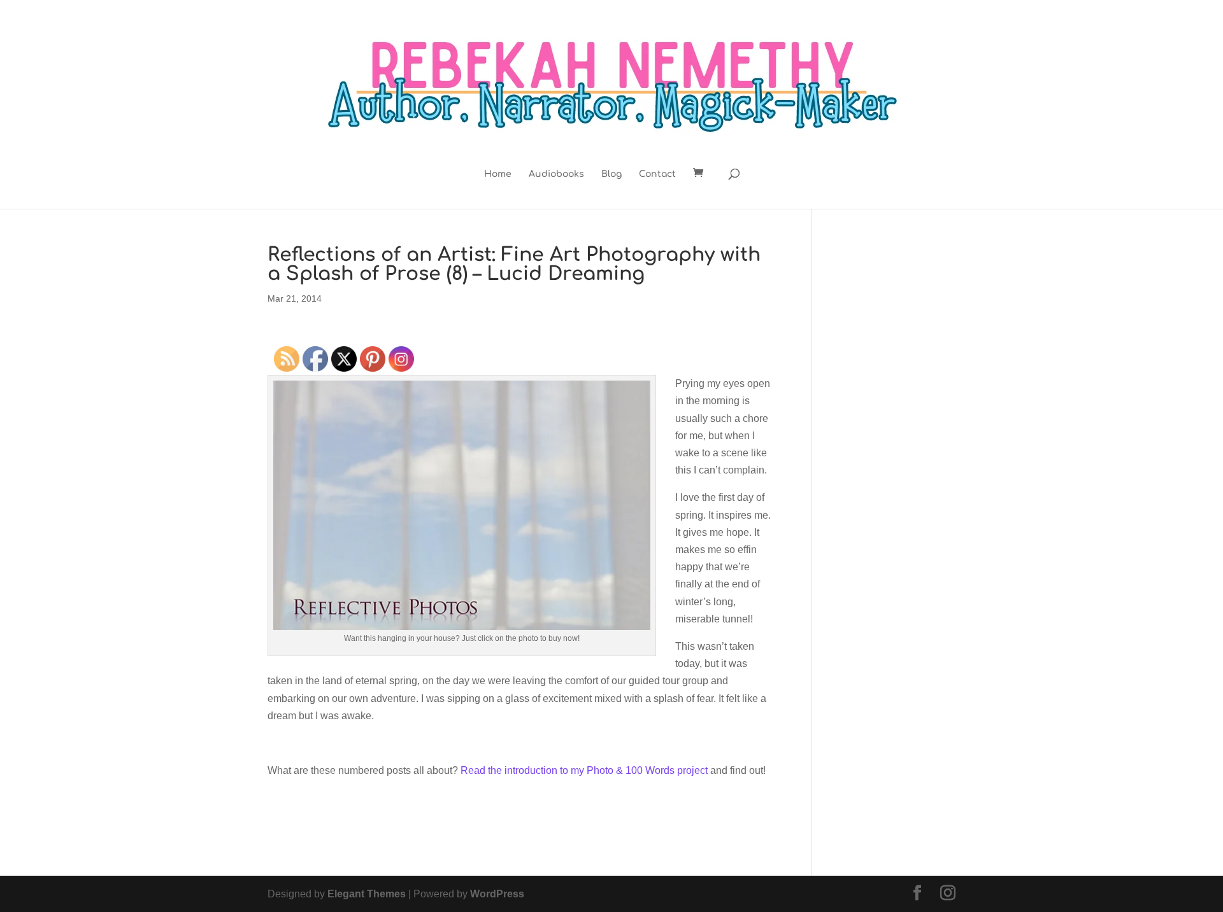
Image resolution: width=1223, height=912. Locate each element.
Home (497, 174)
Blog (611, 174)
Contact (657, 174)
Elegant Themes (366, 893)
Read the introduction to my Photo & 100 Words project (584, 770)
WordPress (497, 893)
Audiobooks (556, 174)
